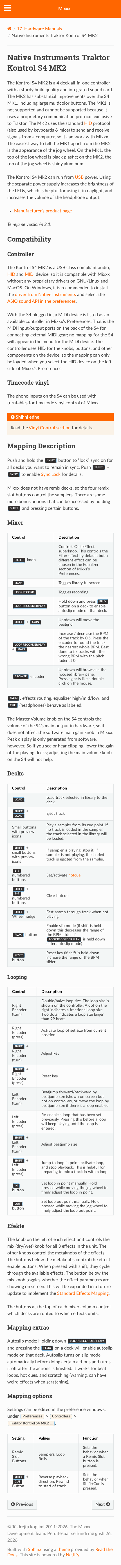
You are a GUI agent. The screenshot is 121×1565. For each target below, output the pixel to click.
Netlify (72, 1555)
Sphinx (34, 1549)
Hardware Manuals (39, 29)
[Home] (9, 28)
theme (63, 1549)
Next (100, 1504)
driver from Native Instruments (45, 294)
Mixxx (64, 8)
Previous (24, 1504)
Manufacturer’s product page (43, 211)
